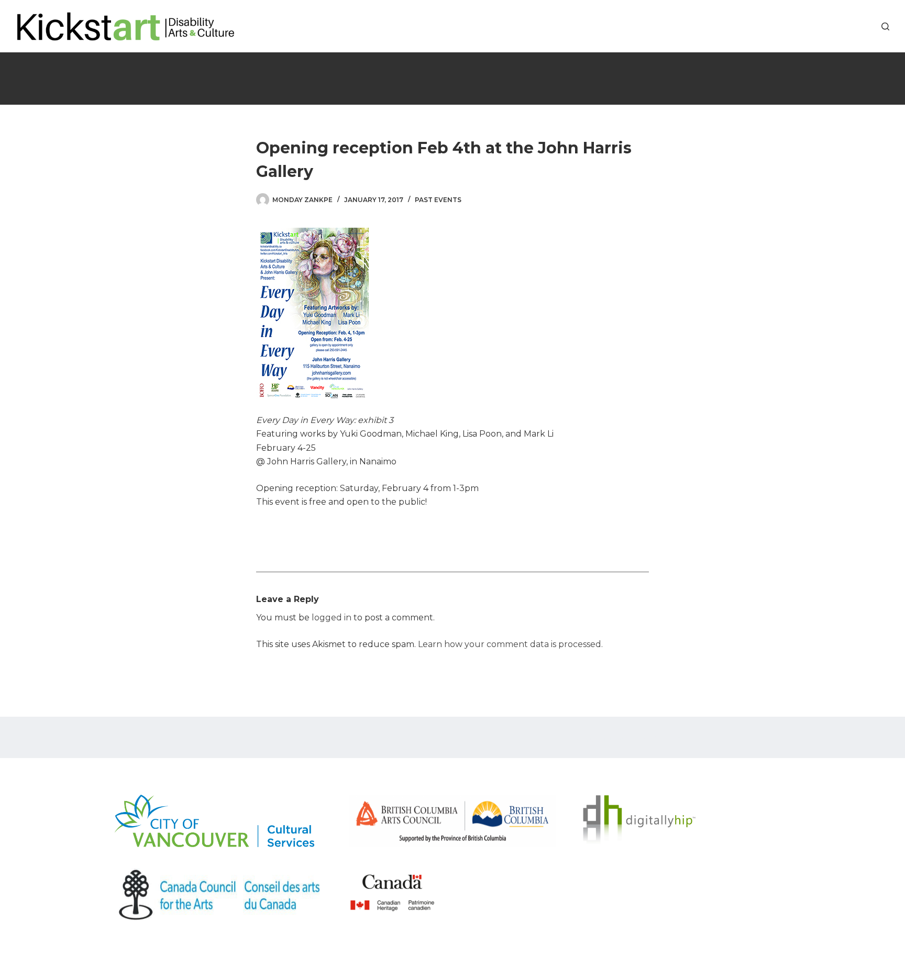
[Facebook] (836, 26)
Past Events (438, 200)
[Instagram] (867, 26)
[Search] (885, 26)
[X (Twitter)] (851, 26)
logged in (331, 617)
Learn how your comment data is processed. (510, 644)
